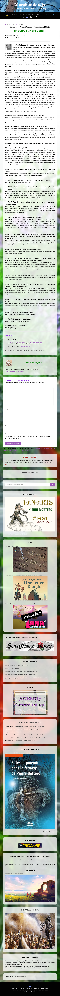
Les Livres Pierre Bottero (17, 14)
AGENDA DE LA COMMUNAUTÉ (30, 722)
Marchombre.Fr (30, 4)
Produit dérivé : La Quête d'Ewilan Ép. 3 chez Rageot (26, 729)
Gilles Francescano (20, 990)
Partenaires (33, 988)
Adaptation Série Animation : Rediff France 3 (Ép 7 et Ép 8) (29, 726)
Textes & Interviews (39, 350)
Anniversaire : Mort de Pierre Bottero (25, 740)
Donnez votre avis (10, 968)
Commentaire (10, 387)
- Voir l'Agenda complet (49, 831)
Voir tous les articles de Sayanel (14, 371)
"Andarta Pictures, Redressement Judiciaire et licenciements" (20, 604)
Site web (8, 426)
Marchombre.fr (15, 988)
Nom (6, 409)
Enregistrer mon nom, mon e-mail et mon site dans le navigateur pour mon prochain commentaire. (27, 437)
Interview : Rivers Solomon (12, 668)
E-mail (7, 418)
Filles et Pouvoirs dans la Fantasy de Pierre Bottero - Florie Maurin (33, 732)
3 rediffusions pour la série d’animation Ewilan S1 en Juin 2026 (21, 671)
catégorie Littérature (11, 962)
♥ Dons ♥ (40, 988)
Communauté (40, 14)
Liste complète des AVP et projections (16, 864)
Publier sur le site (30, 473)
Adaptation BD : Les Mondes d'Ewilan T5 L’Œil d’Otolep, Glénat (31, 737)
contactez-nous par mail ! (47, 462)
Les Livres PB (29, 350)
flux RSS (37, 966)
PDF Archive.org (25, 346)
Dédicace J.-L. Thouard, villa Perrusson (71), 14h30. (30, 735)
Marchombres (30, 14)
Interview (12, 351)
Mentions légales (25, 988)
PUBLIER (45, 988)
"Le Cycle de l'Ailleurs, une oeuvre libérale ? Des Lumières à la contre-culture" (23, 575)
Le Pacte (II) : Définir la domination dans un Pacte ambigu (20, 674)
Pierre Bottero (20, 351)
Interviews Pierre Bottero (18, 350)
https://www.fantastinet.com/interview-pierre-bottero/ (25, 342)
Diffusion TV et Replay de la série (14, 873)
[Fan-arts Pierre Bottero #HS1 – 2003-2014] (30, 514)
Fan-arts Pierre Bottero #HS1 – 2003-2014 (16, 534)
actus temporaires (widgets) (19, 976)
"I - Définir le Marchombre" (11, 546)
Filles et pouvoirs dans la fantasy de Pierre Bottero (24, 753)
